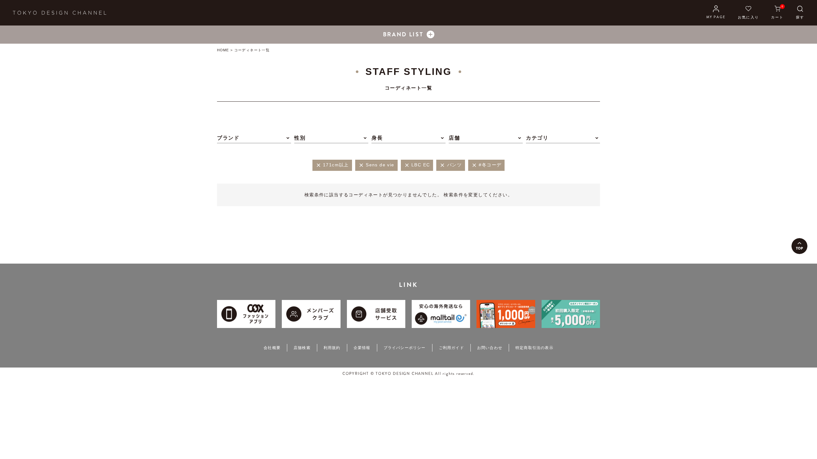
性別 (299, 138)
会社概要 (272, 348)
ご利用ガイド (451, 348)
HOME (223, 50)
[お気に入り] (748, 12)
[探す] (800, 12)
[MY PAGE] (716, 12)
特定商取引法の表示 (534, 348)
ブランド (228, 138)
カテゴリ (537, 138)
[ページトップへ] (799, 246)
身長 (377, 138)
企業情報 (362, 348)
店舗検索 (302, 348)
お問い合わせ (489, 348)
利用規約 (332, 348)
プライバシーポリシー (405, 348)
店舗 (454, 138)
